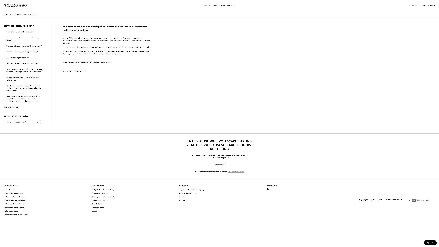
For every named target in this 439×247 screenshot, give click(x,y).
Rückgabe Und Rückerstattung (103, 190)
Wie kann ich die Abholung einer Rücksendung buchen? (22, 38)
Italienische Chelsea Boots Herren (16, 197)
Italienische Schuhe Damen (14, 204)
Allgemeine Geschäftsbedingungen (192, 190)
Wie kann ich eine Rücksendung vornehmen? (22, 52)
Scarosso (8, 14)
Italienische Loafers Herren (14, 193)
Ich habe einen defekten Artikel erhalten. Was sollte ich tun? (22, 78)
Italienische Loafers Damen (14, 207)
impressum (374, 201)
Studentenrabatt (98, 207)
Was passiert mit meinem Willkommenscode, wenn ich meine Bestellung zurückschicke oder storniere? (24, 70)
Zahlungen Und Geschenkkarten (104, 197)
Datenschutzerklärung (236, 171)
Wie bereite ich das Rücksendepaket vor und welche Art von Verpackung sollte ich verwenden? (23, 88)
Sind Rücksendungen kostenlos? (17, 57)
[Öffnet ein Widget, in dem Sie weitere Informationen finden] (430, 243)
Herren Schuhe (9, 190)
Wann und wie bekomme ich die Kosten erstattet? (24, 46)
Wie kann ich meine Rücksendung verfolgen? (22, 63)
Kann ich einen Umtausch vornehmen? (19, 32)
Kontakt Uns (96, 204)
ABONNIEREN (219, 165)
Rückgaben (18, 14)
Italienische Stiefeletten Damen (16, 214)
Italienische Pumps (11, 211)
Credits (182, 197)
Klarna (94, 211)
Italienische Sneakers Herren (14, 200)
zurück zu (73, 71)
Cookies (182, 200)
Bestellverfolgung (98, 200)
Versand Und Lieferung (100, 193)
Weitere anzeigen (11, 107)
